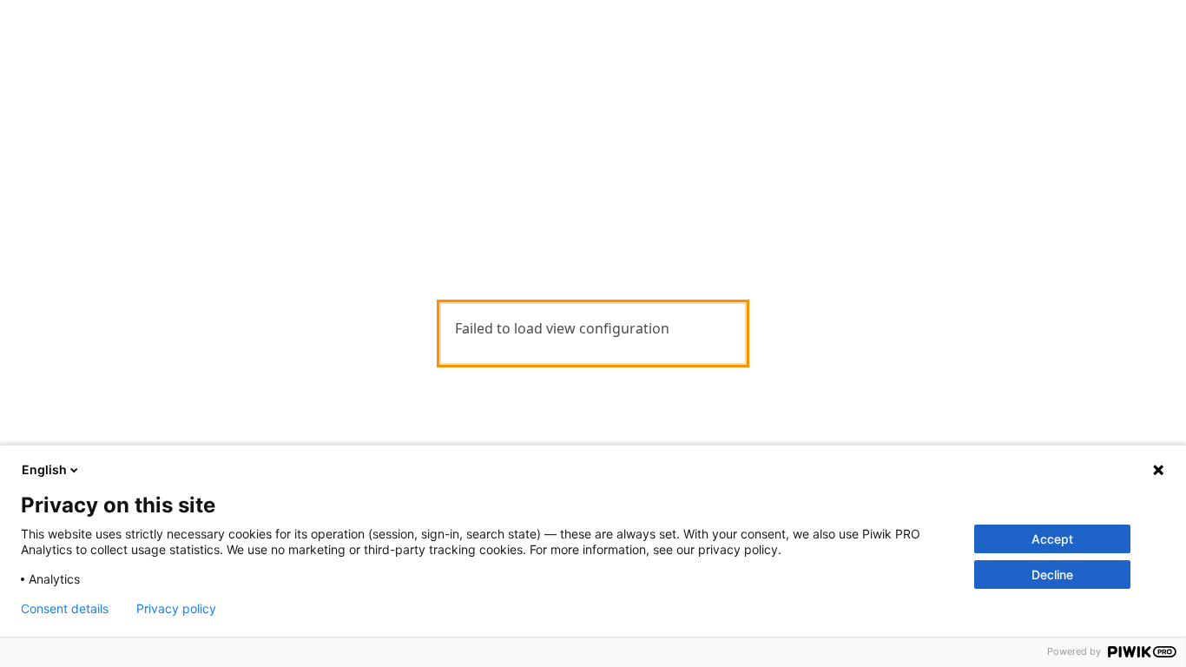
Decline (1052, 574)
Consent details (65, 609)
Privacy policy (176, 609)
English (44, 469)
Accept (1052, 539)
